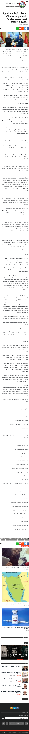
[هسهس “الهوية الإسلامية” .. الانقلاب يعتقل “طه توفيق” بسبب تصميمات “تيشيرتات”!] (14, 652)
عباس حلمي (3, 538)
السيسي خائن (23, 538)
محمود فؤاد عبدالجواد (13, 539)
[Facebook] (17, 708)
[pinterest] (20, 28)
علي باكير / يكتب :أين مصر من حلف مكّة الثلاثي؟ (11, 666)
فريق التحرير (25, 657)
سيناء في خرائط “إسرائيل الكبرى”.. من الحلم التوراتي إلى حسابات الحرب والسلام (16, 603)
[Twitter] (14, 708)
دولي (14, 723)
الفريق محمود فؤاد (9, 538)
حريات (4, 723)
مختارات (7, 539)
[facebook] (28, 28)
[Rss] (11, 708)
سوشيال (17, 723)
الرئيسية (26, 723)
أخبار (23, 723)
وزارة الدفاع (3, 539)
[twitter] (25, 28)
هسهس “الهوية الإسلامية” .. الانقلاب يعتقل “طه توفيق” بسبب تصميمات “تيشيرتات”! (15, 655)
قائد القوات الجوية (21, 539)
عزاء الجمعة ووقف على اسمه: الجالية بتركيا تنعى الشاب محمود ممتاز (17, 567)
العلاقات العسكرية (16, 538)
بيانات (7, 723)
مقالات (10, 723)
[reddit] (22, 28)
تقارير (20, 24)
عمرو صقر (26, 539)
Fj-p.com (3, 732)
